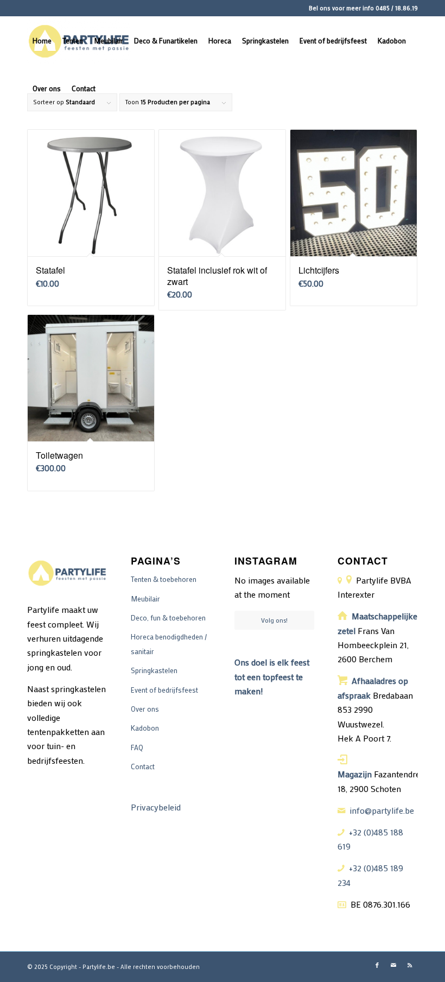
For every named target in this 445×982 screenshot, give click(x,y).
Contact (143, 766)
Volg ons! (274, 620)
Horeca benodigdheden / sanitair (169, 643)
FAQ (137, 747)
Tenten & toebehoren (163, 579)
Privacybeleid (156, 807)
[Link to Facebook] (377, 965)
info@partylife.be (381, 810)
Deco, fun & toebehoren (168, 617)
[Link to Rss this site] (410, 965)
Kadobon (145, 727)
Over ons (145, 708)
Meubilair (145, 598)
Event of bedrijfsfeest (164, 689)
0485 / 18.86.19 (397, 8)
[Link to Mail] (393, 965)
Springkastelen (154, 670)
